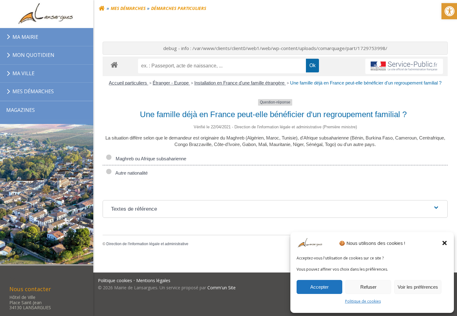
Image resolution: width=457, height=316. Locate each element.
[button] (444, 243)
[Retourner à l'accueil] (101, 8)
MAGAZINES (20, 110)
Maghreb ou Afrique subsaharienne (149, 158)
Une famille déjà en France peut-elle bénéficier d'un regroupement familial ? (365, 82)
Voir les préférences (418, 287)
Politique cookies (115, 280)
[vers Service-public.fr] (404, 66)
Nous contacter (30, 289)
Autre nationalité (130, 173)
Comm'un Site (221, 288)
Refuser (368, 287)
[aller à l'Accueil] (46, 14)
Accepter (319, 287)
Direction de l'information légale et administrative (147, 244)
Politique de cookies (363, 301)
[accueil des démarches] (114, 64)
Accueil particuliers (128, 82)
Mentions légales (153, 280)
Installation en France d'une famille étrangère (240, 82)
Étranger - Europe (171, 82)
